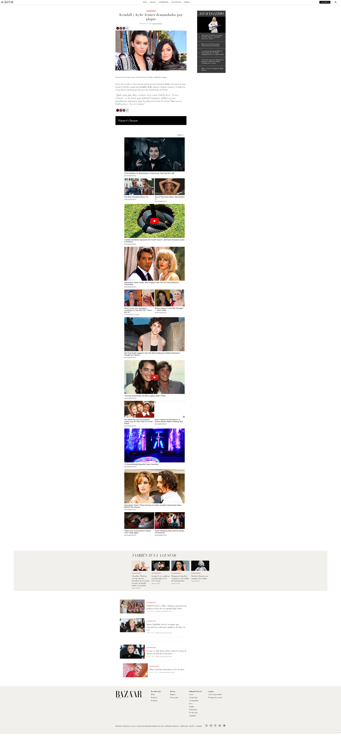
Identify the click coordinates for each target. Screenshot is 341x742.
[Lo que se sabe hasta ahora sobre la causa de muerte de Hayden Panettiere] (132, 652)
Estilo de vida (176, 2)
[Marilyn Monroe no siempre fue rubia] (200, 566)
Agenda (187, 2)
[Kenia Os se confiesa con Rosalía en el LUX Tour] (161, 566)
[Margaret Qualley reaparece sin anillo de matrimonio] (180, 566)
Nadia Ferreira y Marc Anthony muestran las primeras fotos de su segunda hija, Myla (167, 607)
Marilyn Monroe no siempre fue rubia (199, 577)
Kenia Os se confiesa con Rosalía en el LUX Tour (161, 578)
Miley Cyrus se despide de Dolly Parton (212, 69)
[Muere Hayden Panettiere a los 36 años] (135, 670)
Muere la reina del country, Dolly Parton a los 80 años (211, 45)
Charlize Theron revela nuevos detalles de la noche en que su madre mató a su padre (141, 581)
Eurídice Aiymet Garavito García (164, 611)
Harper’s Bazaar (157, 24)
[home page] (8, 2)
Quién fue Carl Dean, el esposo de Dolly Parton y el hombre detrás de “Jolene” (212, 37)
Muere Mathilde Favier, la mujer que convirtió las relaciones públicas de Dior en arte (166, 627)
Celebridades (163, 2)
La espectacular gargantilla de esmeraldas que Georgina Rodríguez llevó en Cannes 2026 (213, 52)
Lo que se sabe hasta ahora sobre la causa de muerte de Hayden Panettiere (167, 652)
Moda (145, 2)
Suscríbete (325, 2)
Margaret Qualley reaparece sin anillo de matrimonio (180, 578)
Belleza (153, 2)
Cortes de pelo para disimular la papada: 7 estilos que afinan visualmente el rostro (213, 61)
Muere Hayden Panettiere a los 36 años (167, 669)
